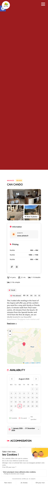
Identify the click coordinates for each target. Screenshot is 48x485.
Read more (11, 323)
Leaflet (26, 363)
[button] (43, 4)
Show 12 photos (32, 217)
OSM (32, 363)
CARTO (38, 363)
